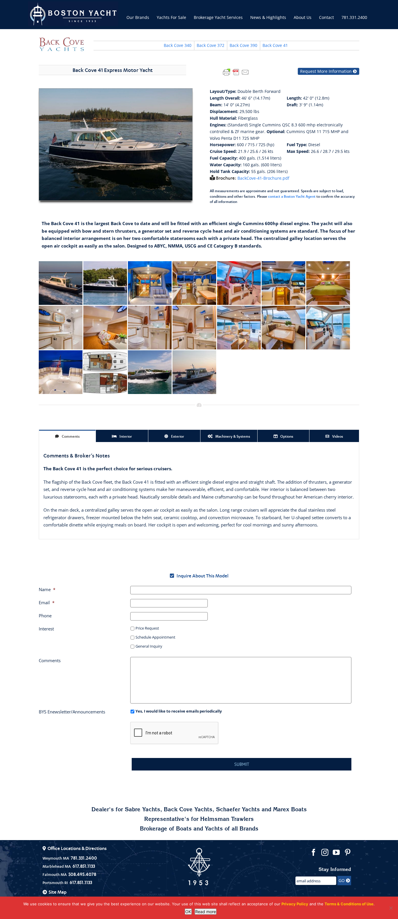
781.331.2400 (354, 17)
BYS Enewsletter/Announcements (72, 712)
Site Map (57, 892)
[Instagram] (324, 852)
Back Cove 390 (243, 45)
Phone (45, 615)
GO (342, 880)
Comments (50, 660)
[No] (391, 908)
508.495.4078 (82, 874)
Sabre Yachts (142, 810)
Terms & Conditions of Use (349, 904)
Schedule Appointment (155, 637)
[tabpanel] (199, 490)
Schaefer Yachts (238, 810)
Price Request (147, 628)
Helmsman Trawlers (227, 820)
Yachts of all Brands (231, 829)
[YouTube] (336, 852)
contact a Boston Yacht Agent (292, 196)
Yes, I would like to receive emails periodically (178, 711)
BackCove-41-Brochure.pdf (263, 178)
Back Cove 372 (210, 45)
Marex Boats (290, 810)
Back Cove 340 (177, 45)
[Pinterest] (347, 852)
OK (188, 911)
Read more (205, 911)
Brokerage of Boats (166, 829)
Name (47, 589)
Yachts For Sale (171, 17)
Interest (46, 629)
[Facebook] (313, 852)
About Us (302, 17)
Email (46, 602)
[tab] (67, 436)
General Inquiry (148, 646)
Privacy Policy (294, 904)
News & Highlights (268, 17)
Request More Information (326, 71)
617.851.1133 (84, 866)
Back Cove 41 (275, 45)
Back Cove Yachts (188, 810)
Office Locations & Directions (77, 848)
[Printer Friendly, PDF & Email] (236, 72)
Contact (326, 17)
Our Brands (137, 17)
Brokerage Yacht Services (218, 17)
